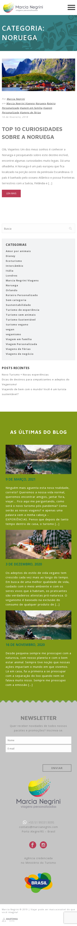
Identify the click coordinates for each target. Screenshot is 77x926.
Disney (10, 256)
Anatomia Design (10, 920)
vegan (10, 329)
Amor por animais (18, 251)
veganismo (13, 334)
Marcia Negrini (16, 99)
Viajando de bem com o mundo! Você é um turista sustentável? (34, 392)
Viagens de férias (30, 112)
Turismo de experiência (22, 309)
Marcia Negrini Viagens (20, 103)
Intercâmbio (14, 265)
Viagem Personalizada (21, 344)
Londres (11, 275)
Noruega (41, 103)
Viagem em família (31, 108)
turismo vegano (17, 324)
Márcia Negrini (23, 7)
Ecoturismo (14, 261)
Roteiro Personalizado (22, 295)
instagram (43, 844)
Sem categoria (16, 300)
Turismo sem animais (21, 314)
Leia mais (11, 193)
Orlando (12, 290)
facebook (32, 844)
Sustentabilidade (18, 305)
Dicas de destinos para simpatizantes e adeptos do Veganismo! (36, 382)
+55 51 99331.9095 (41, 822)
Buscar (70, 228)
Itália (9, 270)
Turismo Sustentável (21, 319)
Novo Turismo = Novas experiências (25, 374)
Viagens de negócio (20, 354)
